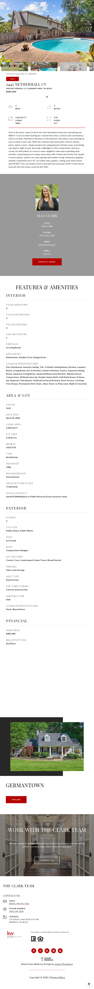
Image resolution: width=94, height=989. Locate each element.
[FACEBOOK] (33, 950)
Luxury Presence (64, 964)
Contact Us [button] (47, 860)
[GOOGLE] (53, 950)
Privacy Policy (57, 977)
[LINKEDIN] (47, 950)
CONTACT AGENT (47, 262)
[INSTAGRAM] (40, 950)
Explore (16, 800)
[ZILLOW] (60, 950)
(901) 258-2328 (47, 235)
